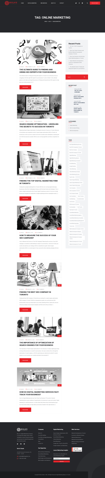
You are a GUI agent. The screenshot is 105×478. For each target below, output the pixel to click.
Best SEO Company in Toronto (75, 152)
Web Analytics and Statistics (44, 460)
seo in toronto (81, 196)
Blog (39, 441)
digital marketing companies (75, 160)
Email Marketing (56, 441)
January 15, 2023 (30, 339)
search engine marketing (74, 179)
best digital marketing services (75, 144)
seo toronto (80, 207)
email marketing (73, 163)
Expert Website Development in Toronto (78, 110)
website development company (76, 234)
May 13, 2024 (29, 121)
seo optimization (80, 198)
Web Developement (74, 130)
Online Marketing (57, 439)
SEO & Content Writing (74, 128)
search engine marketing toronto (76, 182)
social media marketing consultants (76, 217)
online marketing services (74, 174)
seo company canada (74, 193)
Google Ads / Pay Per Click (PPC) (60, 443)
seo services (72, 201)
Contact (62, 3)
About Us (53, 3)
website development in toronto (76, 241)
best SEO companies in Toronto (76, 147)
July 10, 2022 (30, 389)
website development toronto (75, 244)
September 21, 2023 (31, 178)
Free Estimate (95, 3)
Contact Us (40, 443)
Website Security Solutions (77, 439)
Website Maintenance (76, 437)
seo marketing (72, 198)
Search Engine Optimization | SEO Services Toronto (60, 434)
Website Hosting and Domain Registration (78, 442)
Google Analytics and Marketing (60, 445)
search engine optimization (75, 185)
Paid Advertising (41, 456)
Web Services (44, 3)
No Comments (42, 66)
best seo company (73, 149)
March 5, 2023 (30, 232)
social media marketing (74, 212)
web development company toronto (77, 228)
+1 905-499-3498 (22, 458)
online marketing (73, 168)
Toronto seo (72, 226)
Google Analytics (73, 166)
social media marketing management (77, 220)
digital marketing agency (74, 158)
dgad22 (22, 66)
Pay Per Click (72, 177)
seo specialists (72, 207)
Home (22, 3)
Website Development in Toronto (79, 433)
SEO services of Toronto (74, 204)
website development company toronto (76, 238)
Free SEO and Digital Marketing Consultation (45, 438)
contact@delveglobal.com (24, 456)
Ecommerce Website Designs (78, 435)
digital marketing (73, 155)
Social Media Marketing (43, 454)
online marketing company (75, 171)
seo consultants (73, 196)
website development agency (75, 231)
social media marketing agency (76, 215)
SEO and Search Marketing (44, 451)
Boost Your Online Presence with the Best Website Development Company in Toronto (76, 52)
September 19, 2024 (31, 66)
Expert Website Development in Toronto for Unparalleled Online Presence (76, 62)
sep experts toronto (73, 209)
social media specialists (74, 223)
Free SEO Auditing (42, 435)
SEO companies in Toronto (75, 190)
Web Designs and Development (45, 458)
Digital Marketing (32, 3)
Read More (25, 87)
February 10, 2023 (31, 289)
